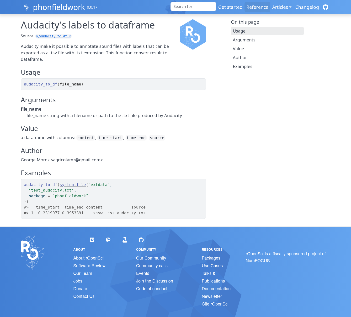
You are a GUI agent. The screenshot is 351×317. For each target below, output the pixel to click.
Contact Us (84, 296)
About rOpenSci (88, 258)
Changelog (307, 7)
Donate (80, 288)
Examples (242, 66)
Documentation (216, 288)
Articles (280, 7)
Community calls (152, 265)
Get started (230, 7)
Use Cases (212, 265)
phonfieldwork (59, 7)
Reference (257, 7)
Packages (211, 258)
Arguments (244, 40)
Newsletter (212, 296)
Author (240, 57)
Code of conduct (151, 288)
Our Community (151, 258)
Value (238, 48)
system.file (73, 184)
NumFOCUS (258, 260)
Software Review (89, 265)
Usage (239, 31)
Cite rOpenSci (215, 303)
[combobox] (193, 6)
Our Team (82, 273)
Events (142, 273)
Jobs (77, 280)
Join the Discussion (154, 280)
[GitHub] (325, 7)
